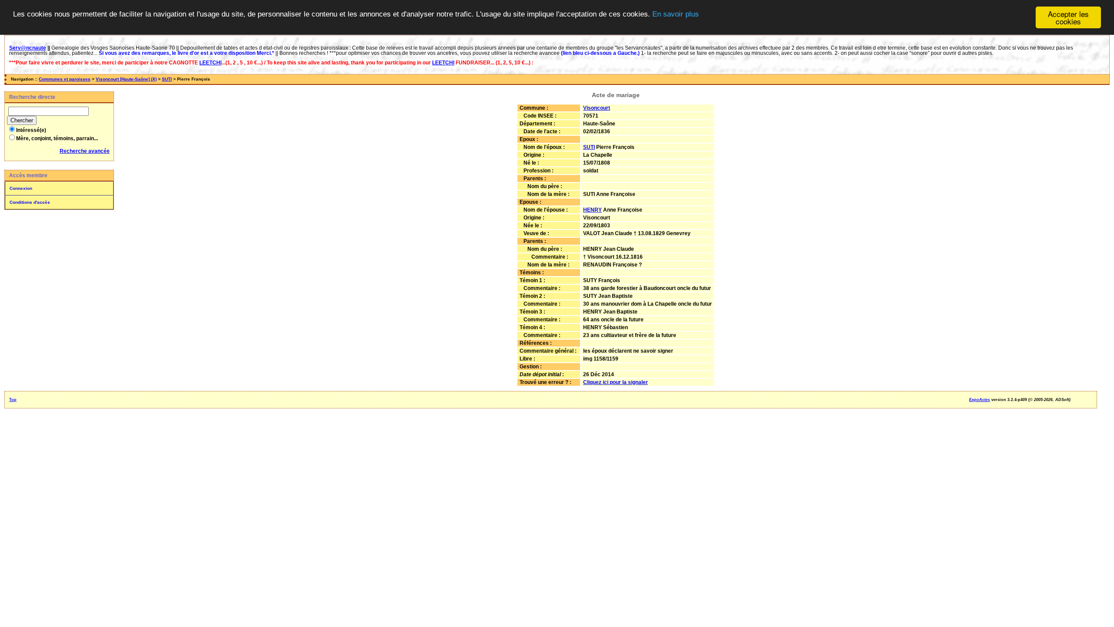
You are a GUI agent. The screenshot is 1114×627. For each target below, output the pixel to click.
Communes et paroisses (65, 79)
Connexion (21, 188)
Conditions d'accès (30, 202)
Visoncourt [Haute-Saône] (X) (126, 79)
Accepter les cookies (1068, 17)
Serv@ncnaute (27, 48)
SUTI (167, 79)
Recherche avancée (85, 151)
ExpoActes (979, 400)
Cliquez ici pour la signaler (615, 382)
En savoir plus (675, 14)
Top (13, 400)
